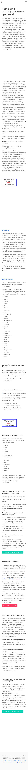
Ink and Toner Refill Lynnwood (8, 760)
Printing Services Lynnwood (9, 762)
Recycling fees (7, 279)
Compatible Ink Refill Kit (9, 606)
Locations (5, 230)
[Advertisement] (14, 65)
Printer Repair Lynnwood (20, 760)
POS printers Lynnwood (20, 762)
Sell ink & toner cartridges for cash (12, 552)
